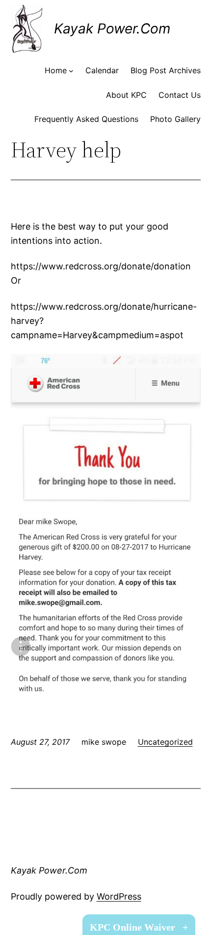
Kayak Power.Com (112, 28)
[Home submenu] (71, 70)
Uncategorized (165, 742)
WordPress (119, 896)
